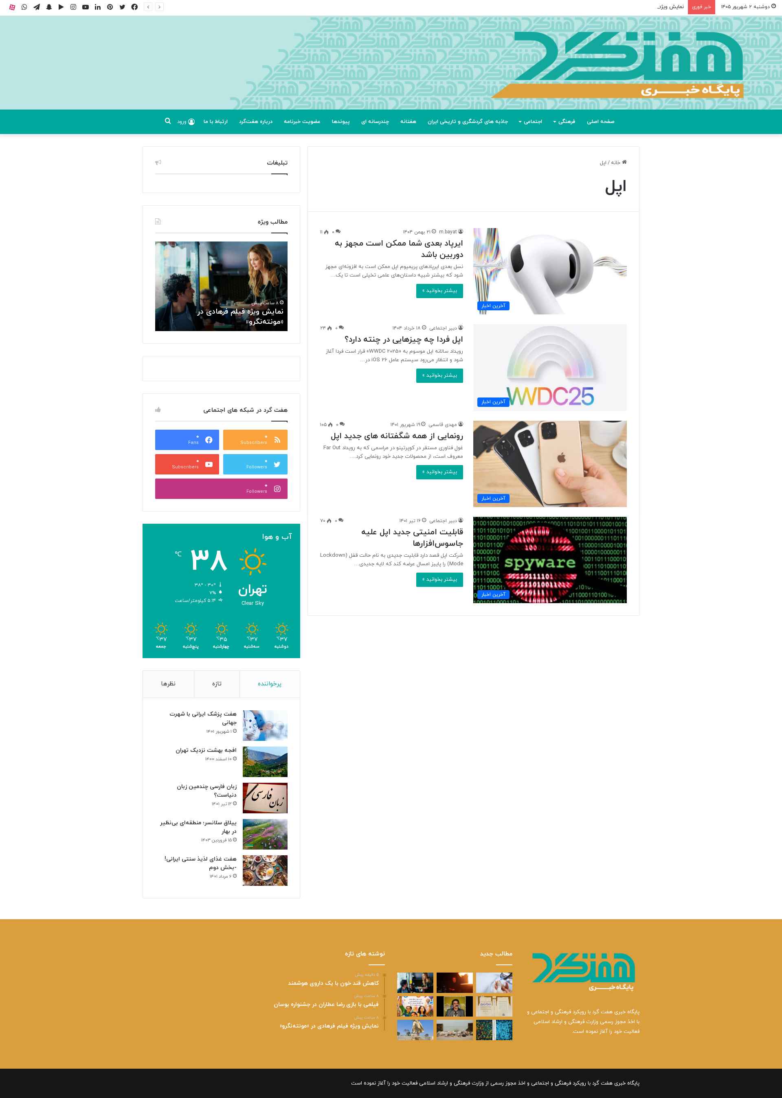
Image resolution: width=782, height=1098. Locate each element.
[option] (221, 286)
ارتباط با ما (216, 121)
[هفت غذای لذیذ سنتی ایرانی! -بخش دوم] (265, 870)
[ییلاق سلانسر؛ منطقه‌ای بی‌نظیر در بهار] (265, 834)
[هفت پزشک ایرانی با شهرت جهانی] (265, 725)
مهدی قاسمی (442, 425)
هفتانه (408, 121)
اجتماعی (533, 121)
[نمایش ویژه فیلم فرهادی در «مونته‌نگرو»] (415, 983)
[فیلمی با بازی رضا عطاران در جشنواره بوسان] (455, 983)
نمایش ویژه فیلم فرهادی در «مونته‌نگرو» (639, 7)
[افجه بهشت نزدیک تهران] (265, 762)
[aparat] (12, 7)
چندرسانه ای (375, 121)
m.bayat (448, 232)
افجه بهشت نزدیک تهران (206, 750)
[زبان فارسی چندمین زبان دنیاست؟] (265, 798)
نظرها (168, 684)
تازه (217, 684)
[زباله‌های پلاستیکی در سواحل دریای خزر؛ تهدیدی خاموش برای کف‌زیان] (455, 1030)
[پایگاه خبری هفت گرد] (391, 72)
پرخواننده (269, 684)
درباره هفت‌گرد (255, 121)
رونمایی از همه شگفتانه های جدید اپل (397, 436)
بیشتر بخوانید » (439, 290)
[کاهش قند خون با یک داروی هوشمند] (494, 983)
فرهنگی (566, 121)
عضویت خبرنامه (302, 121)
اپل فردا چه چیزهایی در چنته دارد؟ (404, 339)
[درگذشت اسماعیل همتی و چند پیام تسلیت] (455, 1006)
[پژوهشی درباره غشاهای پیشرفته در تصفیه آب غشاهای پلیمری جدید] (494, 1030)
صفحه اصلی (601, 121)
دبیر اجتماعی (443, 328)
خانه (616, 163)
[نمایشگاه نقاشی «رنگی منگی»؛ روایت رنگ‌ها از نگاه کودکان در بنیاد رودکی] (415, 1006)
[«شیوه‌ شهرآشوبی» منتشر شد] (494, 1006)
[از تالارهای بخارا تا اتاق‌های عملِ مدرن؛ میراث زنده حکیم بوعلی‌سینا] (415, 1030)
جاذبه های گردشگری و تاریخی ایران (468, 121)
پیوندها (341, 121)
